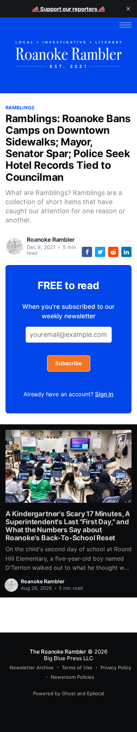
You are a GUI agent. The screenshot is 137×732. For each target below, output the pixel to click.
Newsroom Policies (72, 677)
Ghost (69, 693)
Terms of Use (77, 667)
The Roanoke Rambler (58, 651)
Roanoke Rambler (51, 239)
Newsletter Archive (31, 667)
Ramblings (19, 107)
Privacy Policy (115, 667)
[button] (125, 25)
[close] (128, 9)
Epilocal (95, 693)
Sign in (104, 394)
